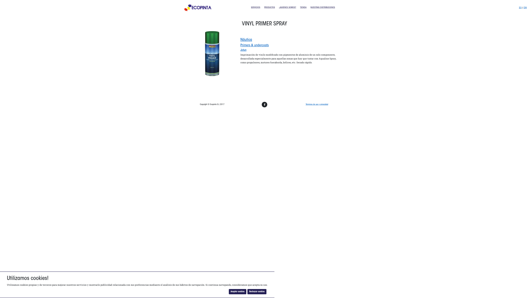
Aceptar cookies (238, 292)
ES (520, 7)
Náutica (246, 40)
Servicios (255, 7)
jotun (243, 50)
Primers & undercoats (254, 45)
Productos (269, 7)
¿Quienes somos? (287, 7)
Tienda (303, 7)
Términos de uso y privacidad (317, 104)
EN (525, 7)
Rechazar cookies (257, 292)
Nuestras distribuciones (323, 7)
